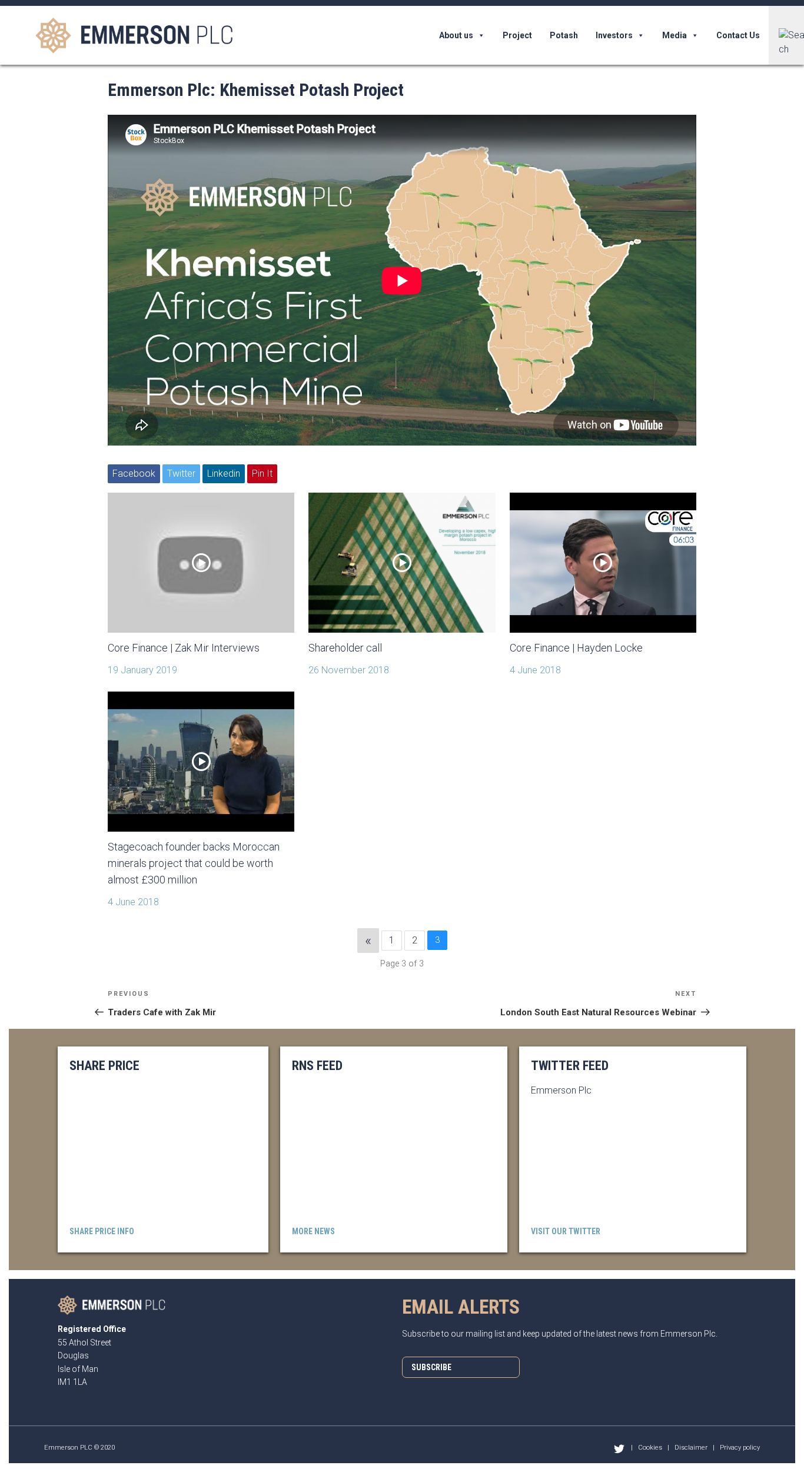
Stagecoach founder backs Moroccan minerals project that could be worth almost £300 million (194, 863)
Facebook (133, 473)
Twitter (181, 473)
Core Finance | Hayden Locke (576, 648)
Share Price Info (101, 1231)
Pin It (262, 473)
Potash (564, 35)
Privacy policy (740, 1447)
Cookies (650, 1447)
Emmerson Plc (561, 1090)
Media (674, 35)
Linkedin (223, 473)
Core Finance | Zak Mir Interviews (184, 648)
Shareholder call (345, 648)
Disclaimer (691, 1447)
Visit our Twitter (565, 1231)
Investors (614, 35)
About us (456, 35)
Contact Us (738, 35)
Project (517, 35)
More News (313, 1231)
